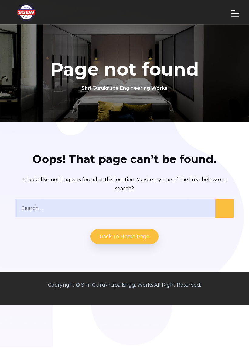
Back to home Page (125, 236)
